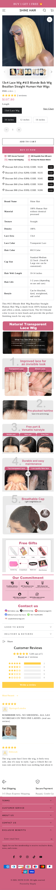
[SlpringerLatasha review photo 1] (9, 732)
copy (51, 167)
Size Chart (48, 109)
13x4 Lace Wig (12, 110)
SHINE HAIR (23, 880)
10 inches (9, 120)
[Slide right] (51, 72)
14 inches (40, 120)
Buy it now (28, 150)
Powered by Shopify (28, 884)
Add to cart (28, 142)
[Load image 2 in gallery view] (20, 72)
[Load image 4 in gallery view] (35, 72)
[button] (44, 10)
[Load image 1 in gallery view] (13, 72)
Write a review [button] (28, 685)
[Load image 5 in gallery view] (43, 72)
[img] (9, 704)
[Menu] (4, 10)
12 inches (24, 120)
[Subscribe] (52, 839)
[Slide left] (4, 72)
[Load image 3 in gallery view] (28, 72)
